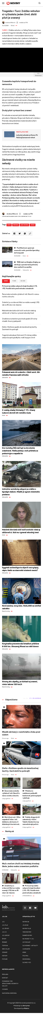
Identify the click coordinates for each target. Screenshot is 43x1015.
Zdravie (4, 952)
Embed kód (38, 75)
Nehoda (15, 225)
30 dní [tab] (22, 281)
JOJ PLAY (5, 925)
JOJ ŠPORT (5, 928)
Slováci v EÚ (27, 962)
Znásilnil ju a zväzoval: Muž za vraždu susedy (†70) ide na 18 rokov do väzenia (20, 304)
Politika (25, 955)
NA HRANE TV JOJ (28, 939)
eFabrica (26, 1008)
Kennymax (26, 1005)
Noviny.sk (26, 921)
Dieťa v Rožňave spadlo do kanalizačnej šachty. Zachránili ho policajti (19, 328)
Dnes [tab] (6, 281)
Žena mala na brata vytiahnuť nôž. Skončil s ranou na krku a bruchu (20, 295)
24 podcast (26, 942)
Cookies (5, 989)
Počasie (5, 959)
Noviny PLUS (27, 928)
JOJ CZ (4, 932)
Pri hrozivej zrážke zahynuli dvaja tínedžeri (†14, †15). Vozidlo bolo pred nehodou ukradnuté (19, 287)
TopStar (5, 945)
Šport (4, 939)
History (4, 955)
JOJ (3, 921)
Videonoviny (27, 932)
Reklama (5, 974)
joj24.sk (25, 925)
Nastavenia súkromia (9, 993)
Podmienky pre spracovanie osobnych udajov (10, 984)
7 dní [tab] (14, 281)
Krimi (9, 225)
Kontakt (5, 978)
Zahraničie (26, 949)
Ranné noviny (27, 935)
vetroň (32, 225)
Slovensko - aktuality (30, 945)
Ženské (4, 942)
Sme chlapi (6, 949)
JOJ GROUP (5, 935)
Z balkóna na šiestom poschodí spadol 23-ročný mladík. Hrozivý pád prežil (19, 320)
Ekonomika (26, 959)
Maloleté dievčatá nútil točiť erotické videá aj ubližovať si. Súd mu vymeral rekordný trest (19, 312)
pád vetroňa (24, 225)
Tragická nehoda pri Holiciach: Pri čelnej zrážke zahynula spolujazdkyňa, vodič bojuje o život (19, 336)
